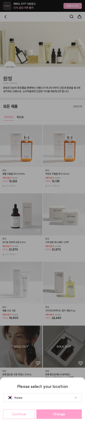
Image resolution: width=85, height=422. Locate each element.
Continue (19, 414)
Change (59, 414)
